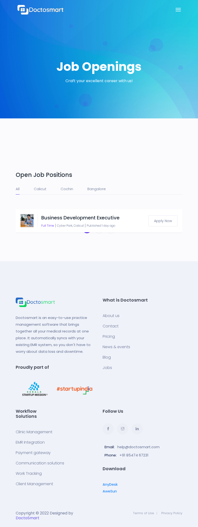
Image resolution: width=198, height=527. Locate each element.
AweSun (110, 491)
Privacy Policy (171, 513)
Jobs (107, 367)
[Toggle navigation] (178, 10)
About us (111, 315)
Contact (111, 326)
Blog (107, 357)
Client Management (34, 484)
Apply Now (163, 220)
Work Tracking (29, 473)
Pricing (109, 336)
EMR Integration (30, 442)
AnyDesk (110, 484)
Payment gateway (33, 452)
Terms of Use (143, 513)
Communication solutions (40, 463)
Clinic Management (34, 432)
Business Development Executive (80, 218)
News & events (116, 347)
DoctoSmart (27, 518)
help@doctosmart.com (138, 446)
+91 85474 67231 (134, 455)
